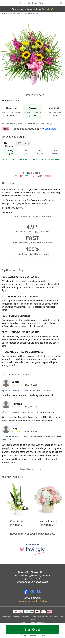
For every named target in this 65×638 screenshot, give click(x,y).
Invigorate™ (28, 390)
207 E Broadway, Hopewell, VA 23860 (32, 575)
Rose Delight (28, 412)
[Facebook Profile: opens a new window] (26, 592)
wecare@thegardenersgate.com (32, 581)
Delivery (9, 145)
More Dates (55, 152)
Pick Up (26, 143)
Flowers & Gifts (16, 13)
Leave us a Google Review (32, 601)
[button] (58, 631)
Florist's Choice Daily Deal (34, 436)
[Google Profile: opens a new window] (32, 592)
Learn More (50, 128)
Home (4, 13)
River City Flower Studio (33, 3)
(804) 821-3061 (32, 578)
